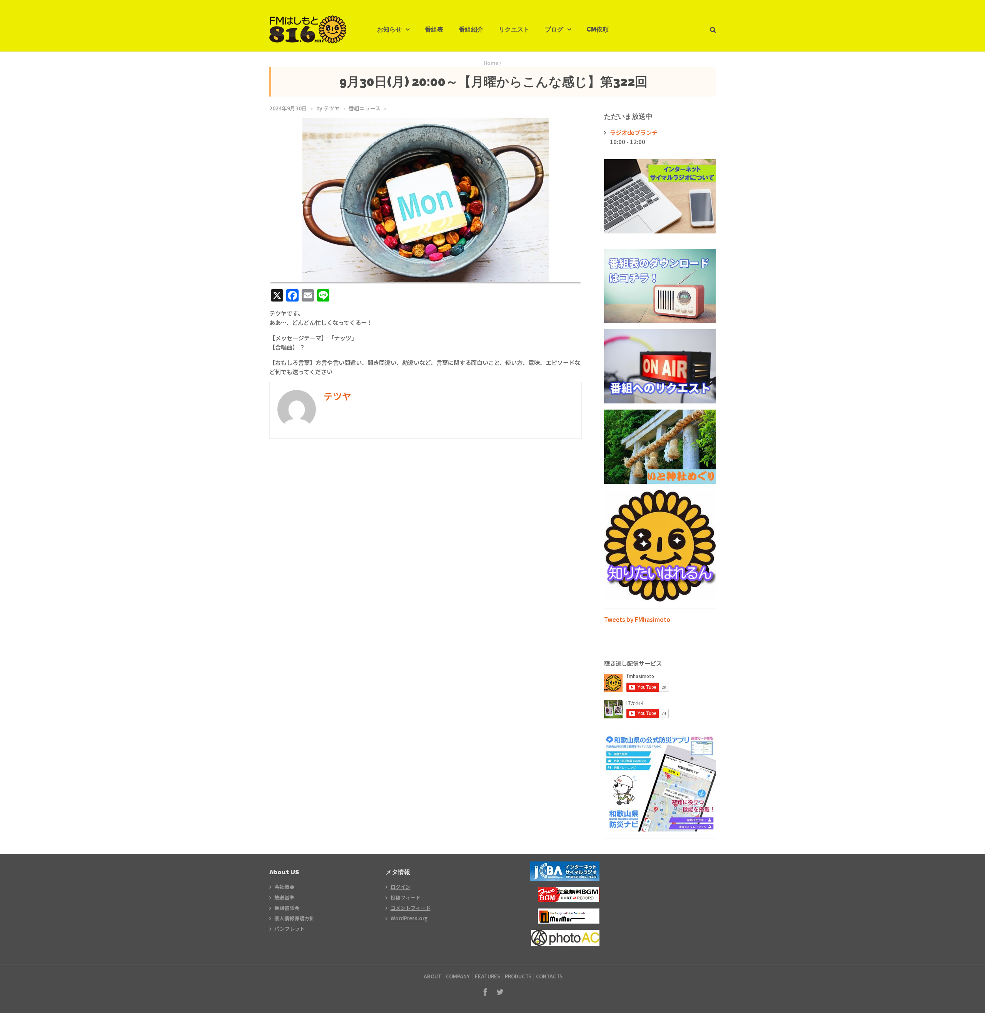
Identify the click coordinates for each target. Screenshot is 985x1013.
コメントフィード (411, 907)
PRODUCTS (518, 976)
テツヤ (332, 108)
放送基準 (284, 897)
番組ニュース (365, 108)
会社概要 (284, 886)
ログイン (401, 886)
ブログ (554, 29)
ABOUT (432, 976)
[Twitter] (500, 992)
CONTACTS (549, 976)
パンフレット (289, 928)
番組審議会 (286, 907)
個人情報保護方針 (294, 918)
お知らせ (389, 29)
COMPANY (458, 976)
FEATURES (487, 976)
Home (491, 63)
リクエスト (514, 29)
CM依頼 (597, 29)
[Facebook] (485, 992)
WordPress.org (409, 918)
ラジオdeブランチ (634, 132)
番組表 (434, 29)
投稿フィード (406, 897)
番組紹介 (471, 29)
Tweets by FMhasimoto (637, 619)
